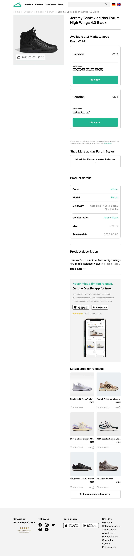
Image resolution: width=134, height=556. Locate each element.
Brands (106, 519)
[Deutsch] (113, 4)
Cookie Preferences (109, 545)
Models (106, 522)
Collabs (38, 4)
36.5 (74, 112)
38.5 (83, 69)
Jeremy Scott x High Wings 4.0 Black (78, 11)
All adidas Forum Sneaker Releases (95, 159)
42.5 (96, 69)
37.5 (79, 69)
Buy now (95, 79)
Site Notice (108, 529)
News (60, 4)
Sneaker (28, 4)
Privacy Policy (110, 536)
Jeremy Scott (110, 217)
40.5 (79, 112)
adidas (40, 11)
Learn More (108, 143)
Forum (50, 11)
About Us (107, 533)
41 (88, 69)
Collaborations (110, 526)
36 (74, 69)
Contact (106, 540)
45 (101, 69)
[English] (119, 4)
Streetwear (50, 4)
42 (92, 69)
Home (16, 11)
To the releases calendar (94, 494)
